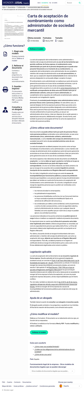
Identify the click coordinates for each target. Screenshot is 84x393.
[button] (72, 371)
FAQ (50, 2)
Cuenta (9, 382)
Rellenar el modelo (36, 49)
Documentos (45, 2)
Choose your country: (65, 382)
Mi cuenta (54, 2)
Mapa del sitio (6, 386)
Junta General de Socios (68, 88)
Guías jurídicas (19, 386)
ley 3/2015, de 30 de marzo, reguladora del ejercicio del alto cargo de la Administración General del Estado (53, 284)
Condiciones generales (47, 386)
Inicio (39, 2)
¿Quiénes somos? (32, 386)
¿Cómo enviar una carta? (43, 354)
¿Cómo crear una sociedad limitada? (47, 346)
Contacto (17, 382)
